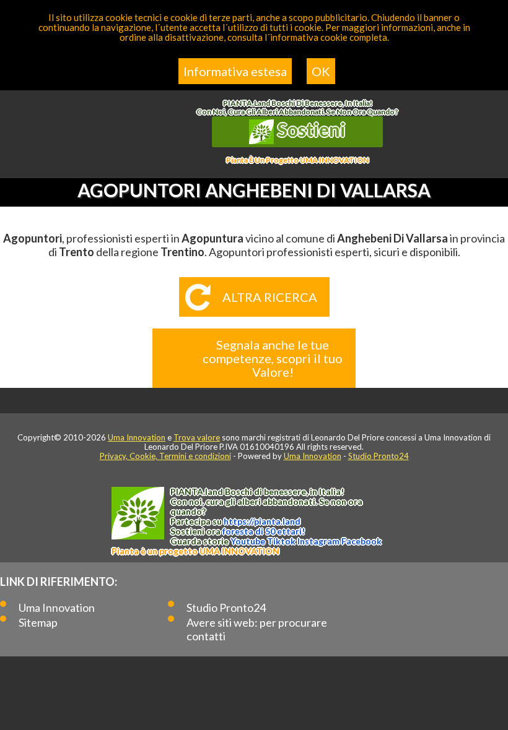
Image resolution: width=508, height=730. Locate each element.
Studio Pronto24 (378, 456)
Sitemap (38, 622)
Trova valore (196, 437)
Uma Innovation (136, 437)
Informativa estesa (235, 71)
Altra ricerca (269, 297)
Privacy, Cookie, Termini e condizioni (165, 456)
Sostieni (310, 129)
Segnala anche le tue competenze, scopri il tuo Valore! (273, 358)
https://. (262, 521)
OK (321, 71)
